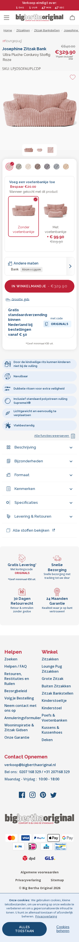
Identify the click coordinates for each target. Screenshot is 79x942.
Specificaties (26, 502)
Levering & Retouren (32, 516)
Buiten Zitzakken (56, 686)
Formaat (21, 475)
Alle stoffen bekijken (31, 530)
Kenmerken (24, 488)
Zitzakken (50, 659)
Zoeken (10, 659)
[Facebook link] (22, 797)
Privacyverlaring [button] (46, 916)
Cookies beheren (62, 929)
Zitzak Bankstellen (57, 693)
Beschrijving (25, 447)
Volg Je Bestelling (19, 698)
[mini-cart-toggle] (72, 17)
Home (8, 30)
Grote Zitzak (52, 678)
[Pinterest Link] (43, 797)
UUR (34, 7)
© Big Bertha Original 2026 (39, 888)
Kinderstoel (52, 708)
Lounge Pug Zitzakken (52, 669)
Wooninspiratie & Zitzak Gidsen (19, 727)
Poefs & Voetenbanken (54, 717)
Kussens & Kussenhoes (52, 730)
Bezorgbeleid (15, 690)
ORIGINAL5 (59, 324)
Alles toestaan (24, 929)
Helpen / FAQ (15, 666)
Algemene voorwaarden (40, 872)
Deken (47, 739)
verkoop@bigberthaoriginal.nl (30, 764)
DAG (21, 7)
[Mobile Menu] (6, 17)
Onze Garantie (16, 737)
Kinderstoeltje (54, 700)
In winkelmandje (39, 286)
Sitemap (57, 880)
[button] (28, 150)
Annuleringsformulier (22, 717)
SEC (61, 7)
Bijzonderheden (28, 461)
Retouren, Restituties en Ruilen (16, 678)
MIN (48, 7)
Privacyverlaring (28, 880)
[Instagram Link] (32, 797)
